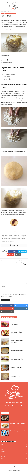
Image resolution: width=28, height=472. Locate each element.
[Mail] (15, 405)
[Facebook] (6, 405)
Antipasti (3, 451)
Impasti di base (8, 13)
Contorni (3, 453)
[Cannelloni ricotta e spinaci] (5, 425)
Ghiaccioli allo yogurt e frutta (21, 263)
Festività (3, 456)
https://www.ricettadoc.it (8, 241)
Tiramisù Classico (14, 416)
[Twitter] (22, 405)
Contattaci (14, 468)
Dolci (2, 13)
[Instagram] (12, 405)
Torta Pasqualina (6, 263)
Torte (14, 13)
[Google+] (9, 405)
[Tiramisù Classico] (5, 418)
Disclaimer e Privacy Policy (9, 466)
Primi (2, 449)
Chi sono (22, 466)
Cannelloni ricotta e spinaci (17, 423)
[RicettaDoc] (14, 6)
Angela (14, 231)
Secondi (2, 447)
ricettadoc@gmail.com (17, 402)
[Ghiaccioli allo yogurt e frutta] (5, 433)
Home (2, 11)
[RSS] (19, 405)
